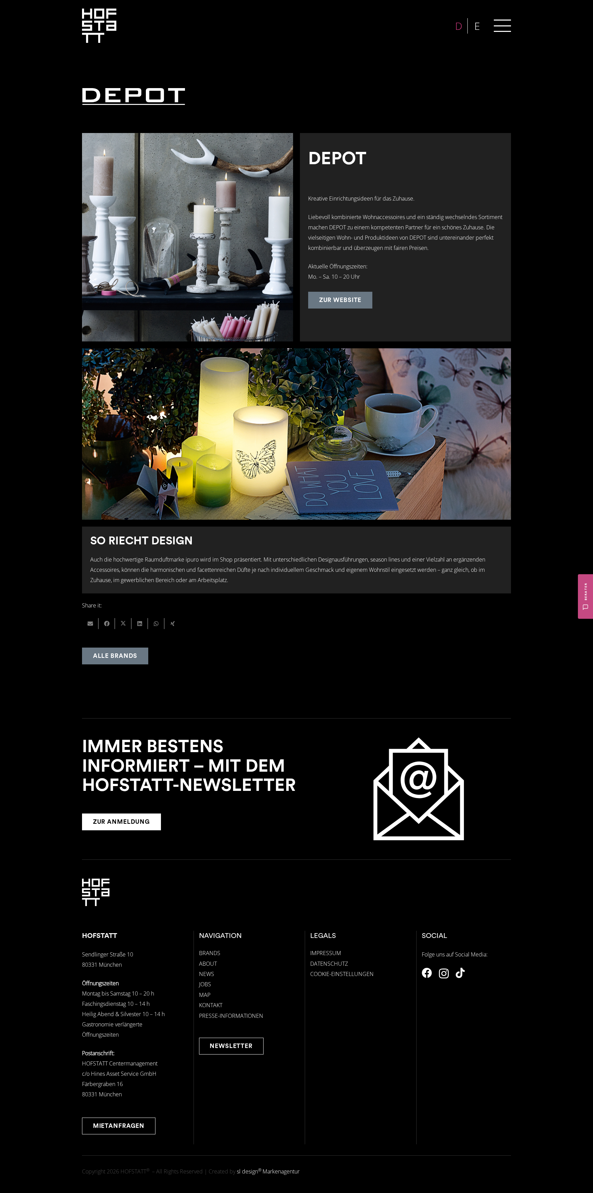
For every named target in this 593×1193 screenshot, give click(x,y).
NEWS (206, 974)
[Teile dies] (106, 623)
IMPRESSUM (325, 953)
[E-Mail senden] (90, 623)
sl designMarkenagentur (268, 1171)
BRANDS (209, 953)
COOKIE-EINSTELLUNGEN (342, 974)
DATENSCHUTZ (329, 963)
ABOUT (208, 963)
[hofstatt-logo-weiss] (99, 26)
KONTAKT (210, 1005)
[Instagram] (444, 973)
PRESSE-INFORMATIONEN (231, 1016)
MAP (204, 995)
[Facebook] (427, 973)
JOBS (205, 984)
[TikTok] (460, 973)
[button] (502, 25)
